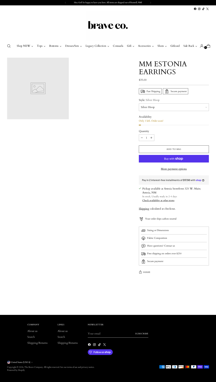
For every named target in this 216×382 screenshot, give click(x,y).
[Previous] (65, 2)
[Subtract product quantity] (142, 138)
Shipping (144, 209)
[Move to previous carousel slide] (199, 304)
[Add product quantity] (151, 138)
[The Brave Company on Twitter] (207, 8)
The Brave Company (33, 367)
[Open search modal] (9, 46)
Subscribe (141, 333)
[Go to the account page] (200, 46)
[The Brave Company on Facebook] (195, 8)
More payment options (174, 169)
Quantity (144, 131)
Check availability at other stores (158, 200)
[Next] (150, 2)
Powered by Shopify (16, 370)
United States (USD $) (20, 362)
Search (31, 337)
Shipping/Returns (37, 343)
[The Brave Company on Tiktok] (203, 8)
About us (32, 331)
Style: (149, 100)
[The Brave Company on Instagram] (199, 8)
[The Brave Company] (108, 26)
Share (146, 272)
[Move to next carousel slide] (206, 304)
